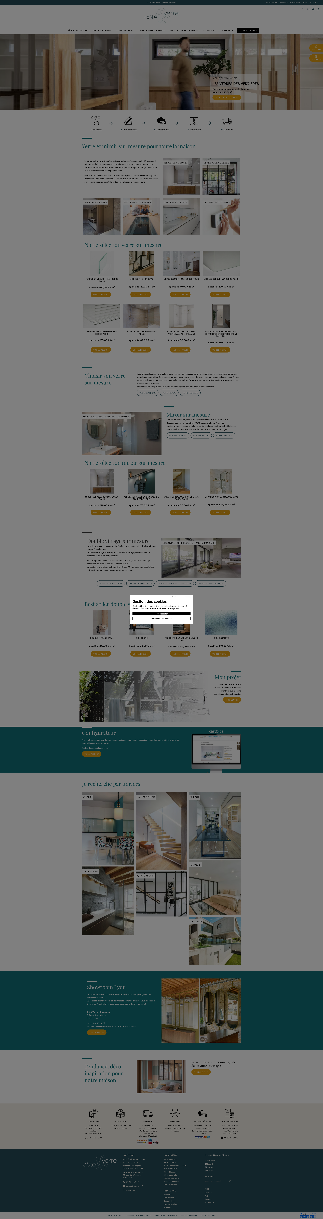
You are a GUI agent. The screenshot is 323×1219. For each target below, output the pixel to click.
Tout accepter (161, 613)
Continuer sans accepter (182, 597)
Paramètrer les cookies (162, 618)
